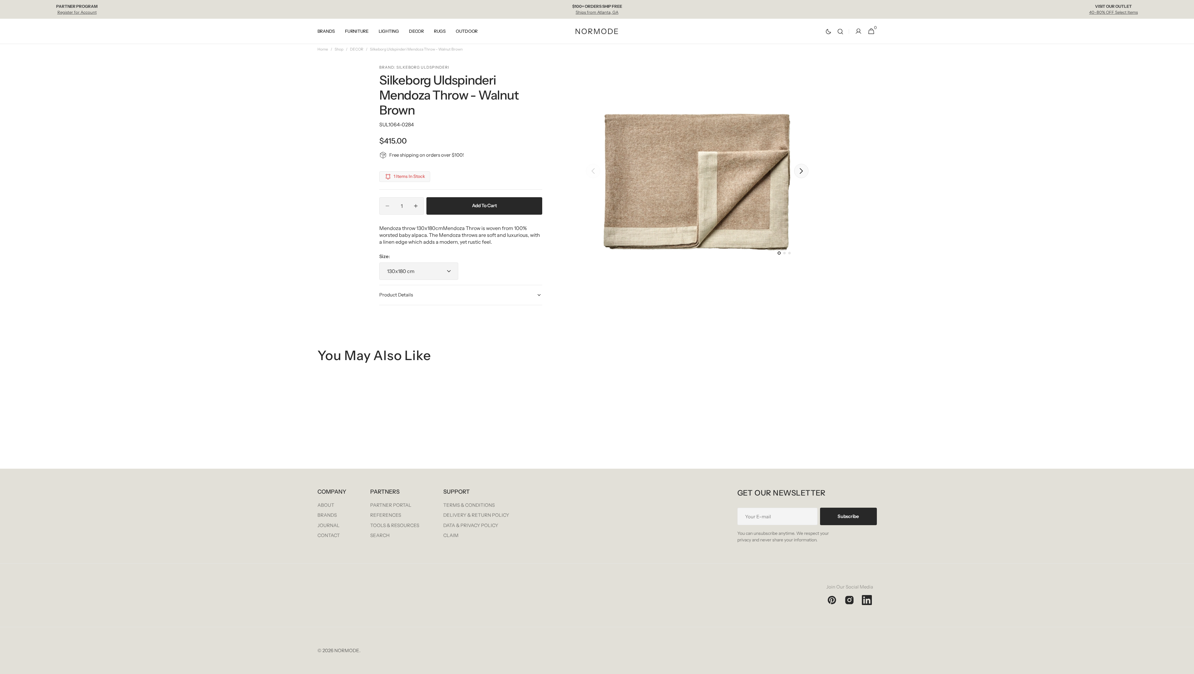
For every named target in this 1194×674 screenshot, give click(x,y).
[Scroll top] (1187, 667)
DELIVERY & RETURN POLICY (476, 515)
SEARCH (380, 535)
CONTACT (328, 535)
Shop (339, 49)
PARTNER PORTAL (390, 505)
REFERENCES (385, 515)
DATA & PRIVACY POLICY (470, 525)
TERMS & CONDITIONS (469, 505)
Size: (384, 256)
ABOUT (325, 505)
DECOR (356, 49)
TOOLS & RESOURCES (394, 525)
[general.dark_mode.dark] (828, 31)
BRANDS (327, 515)
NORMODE (346, 650)
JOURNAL (328, 525)
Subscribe (848, 516)
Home (322, 49)
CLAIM (451, 535)
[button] (840, 31)
